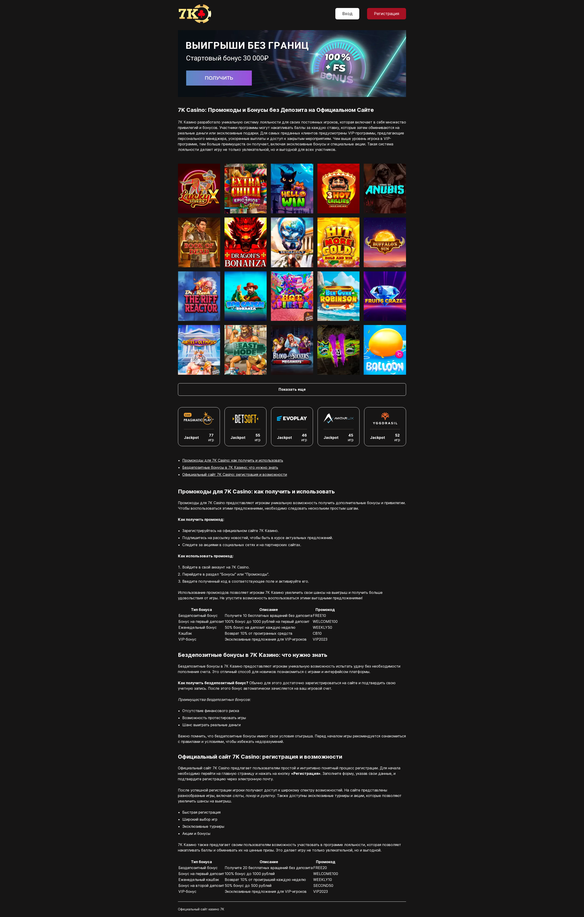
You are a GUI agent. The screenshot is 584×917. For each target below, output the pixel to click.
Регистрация (386, 13)
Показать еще (292, 389)
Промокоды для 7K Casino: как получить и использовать (232, 460)
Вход (347, 13)
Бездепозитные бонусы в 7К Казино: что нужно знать (230, 467)
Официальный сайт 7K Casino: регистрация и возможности (234, 474)
